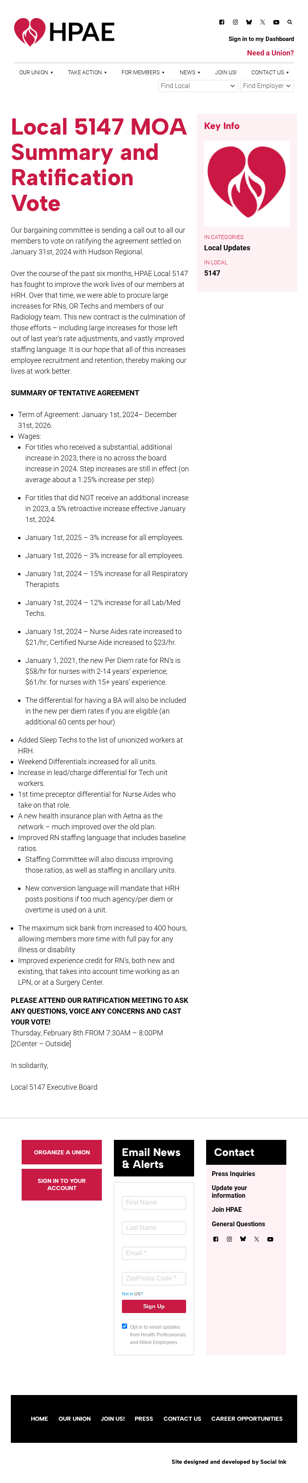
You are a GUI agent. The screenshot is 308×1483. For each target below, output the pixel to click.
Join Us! (226, 72)
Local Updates (227, 247)
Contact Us (267, 72)
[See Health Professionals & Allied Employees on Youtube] (276, 23)
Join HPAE (227, 1209)
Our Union (33, 72)
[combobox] (198, 86)
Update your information (229, 1191)
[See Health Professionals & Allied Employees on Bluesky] (249, 23)
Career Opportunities (247, 1418)
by (229, 1461)
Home (39, 1418)
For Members (141, 72)
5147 (212, 273)
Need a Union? (270, 53)
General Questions (238, 1224)
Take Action (85, 72)
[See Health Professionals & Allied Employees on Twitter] (263, 23)
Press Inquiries (233, 1174)
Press (144, 1418)
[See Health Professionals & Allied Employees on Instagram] (235, 23)
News (187, 72)
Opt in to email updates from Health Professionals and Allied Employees (158, 1334)
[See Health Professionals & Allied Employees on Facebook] (222, 23)
